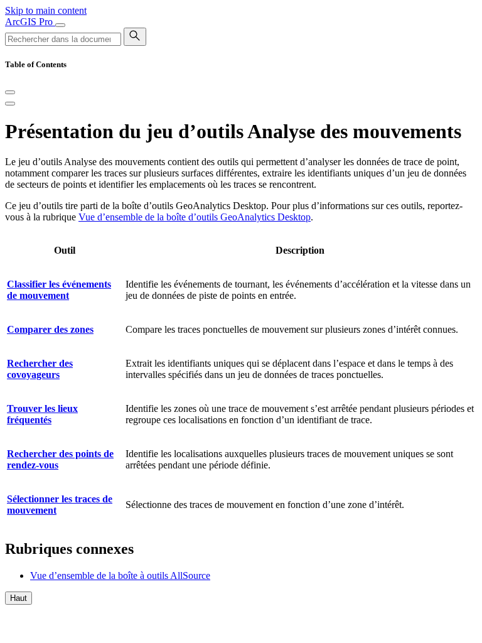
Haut (18, 598)
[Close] (10, 92)
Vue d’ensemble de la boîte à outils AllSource (120, 575)
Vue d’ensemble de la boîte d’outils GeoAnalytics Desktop (194, 217)
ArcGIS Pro (30, 21)
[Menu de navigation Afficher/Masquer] (60, 25)
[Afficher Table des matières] (10, 103)
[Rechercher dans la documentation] (135, 37)
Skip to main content (46, 10)
